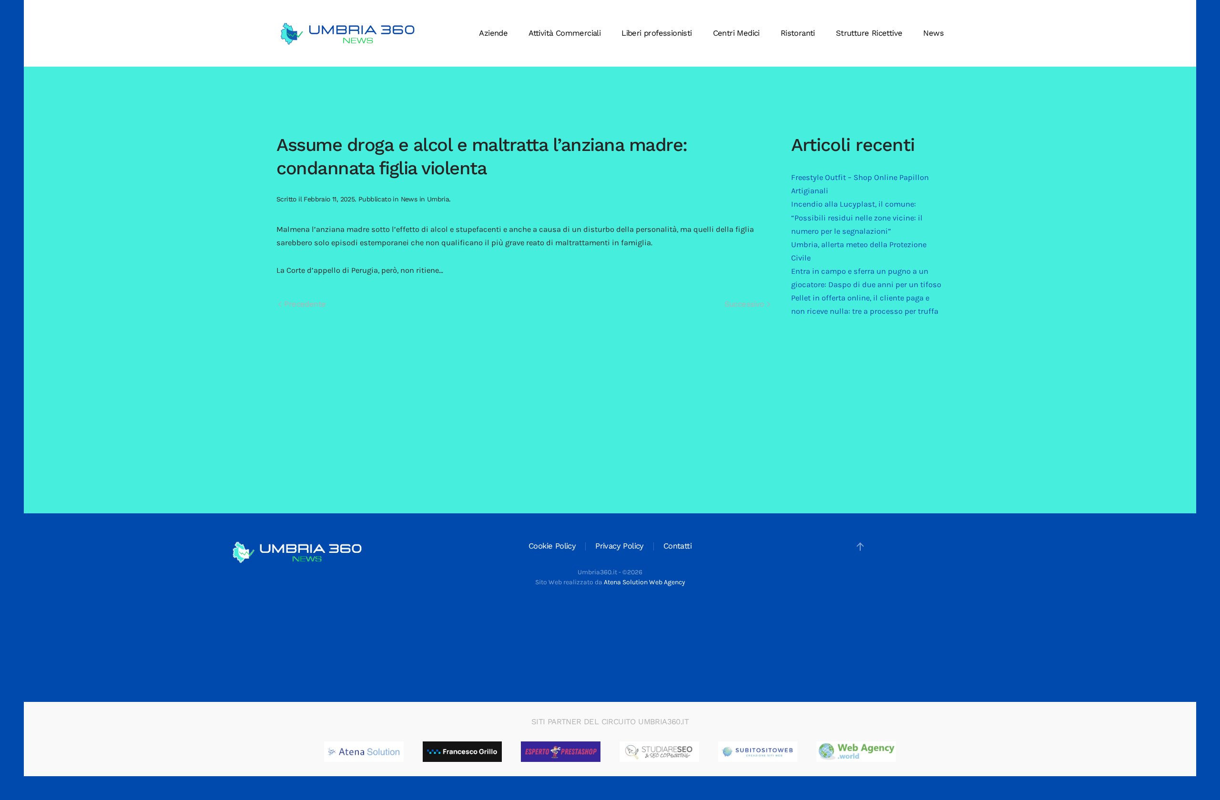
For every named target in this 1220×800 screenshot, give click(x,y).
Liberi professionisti (656, 33)
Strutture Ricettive (869, 33)
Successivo (745, 304)
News (933, 33)
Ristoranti (798, 33)
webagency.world (877, 752)
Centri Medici (736, 33)
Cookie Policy (552, 545)
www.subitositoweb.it (787, 752)
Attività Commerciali (564, 33)
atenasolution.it (383, 752)
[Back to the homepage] (347, 33)
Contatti (677, 545)
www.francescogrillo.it (492, 752)
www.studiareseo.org (686, 752)
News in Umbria (425, 199)
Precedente (303, 304)
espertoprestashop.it (588, 752)
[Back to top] (860, 546)
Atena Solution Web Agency (644, 582)
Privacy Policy (619, 545)
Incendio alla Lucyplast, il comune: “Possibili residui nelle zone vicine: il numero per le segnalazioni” (857, 217)
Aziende (493, 33)
